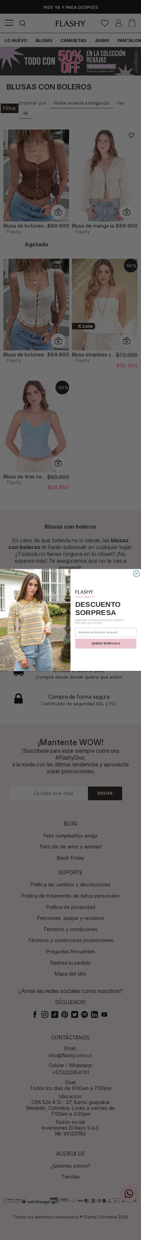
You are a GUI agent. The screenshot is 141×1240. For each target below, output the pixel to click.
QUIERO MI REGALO (106, 643)
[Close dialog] (136, 573)
